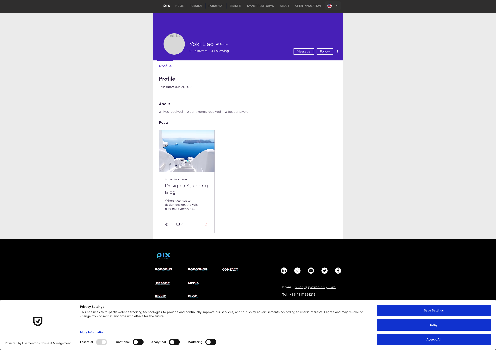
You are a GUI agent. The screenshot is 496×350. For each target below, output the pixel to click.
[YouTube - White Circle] (311, 270)
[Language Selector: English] (333, 5)
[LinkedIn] (284, 270)
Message (304, 51)
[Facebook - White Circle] (338, 270)
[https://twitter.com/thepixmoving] (324, 270)
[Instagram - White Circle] (297, 270)
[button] (260, 6)
